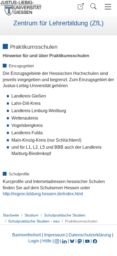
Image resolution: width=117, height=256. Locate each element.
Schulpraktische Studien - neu (34, 221)
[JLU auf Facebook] (95, 241)
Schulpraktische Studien (64, 215)
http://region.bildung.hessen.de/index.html (43, 193)
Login (34, 241)
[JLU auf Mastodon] (80, 241)
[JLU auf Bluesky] (72, 241)
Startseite (11, 215)
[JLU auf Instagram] (57, 241)
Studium (31, 215)
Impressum (54, 235)
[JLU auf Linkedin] (65, 241)
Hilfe (46, 241)
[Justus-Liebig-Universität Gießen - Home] (28, 8)
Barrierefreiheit (26, 235)
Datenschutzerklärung (90, 235)
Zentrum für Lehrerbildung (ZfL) (58, 23)
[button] (81, 6)
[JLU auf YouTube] (87, 241)
